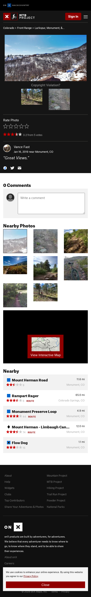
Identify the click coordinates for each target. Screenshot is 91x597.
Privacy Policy (30, 576)
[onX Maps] (13, 530)
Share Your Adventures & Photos (24, 506)
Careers (9, 563)
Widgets (9, 488)
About (8, 475)
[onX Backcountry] (16, 5)
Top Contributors (14, 500)
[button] (5, 167)
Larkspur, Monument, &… (50, 28)
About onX (10, 557)
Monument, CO (44, 151)
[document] (45, 579)
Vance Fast (22, 147)
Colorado (8, 28)
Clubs (7, 494)
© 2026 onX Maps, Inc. (34, 591)
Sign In (73, 16)
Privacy (65, 591)
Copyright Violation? (45, 85)
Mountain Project (57, 475)
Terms (54, 591)
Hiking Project (55, 488)
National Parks (56, 506)
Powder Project (56, 500)
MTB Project (54, 481)
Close (45, 585)
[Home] (21, 16)
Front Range (24, 28)
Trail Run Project (56, 494)
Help (7, 481)
